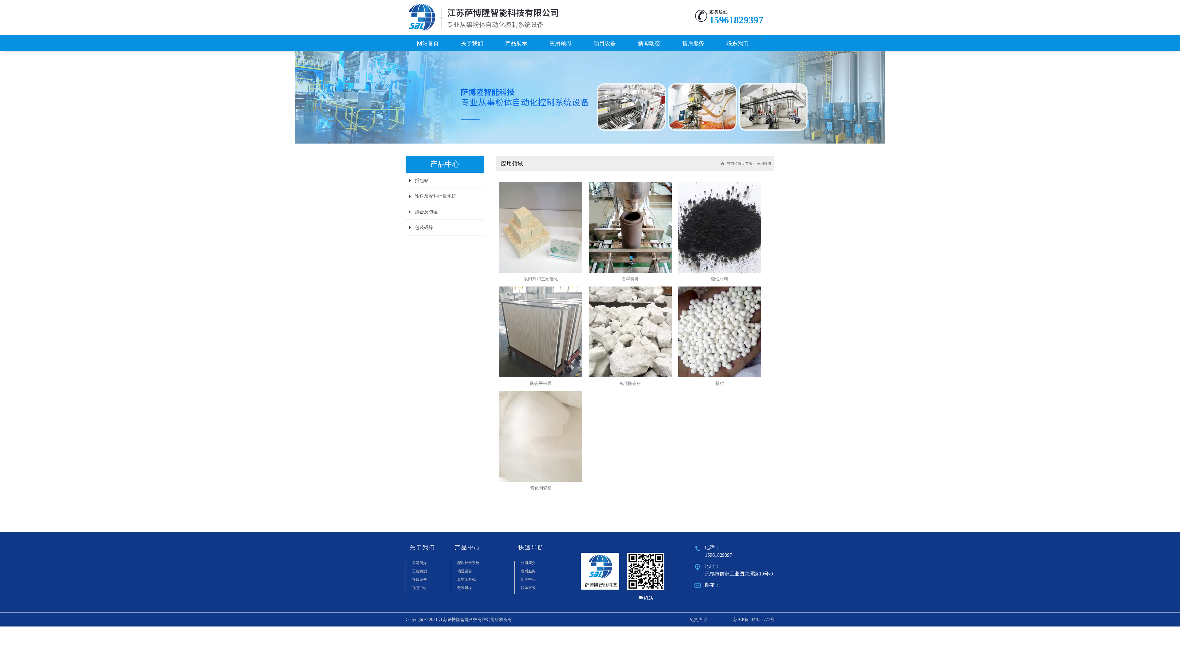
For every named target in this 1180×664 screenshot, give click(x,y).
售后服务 (693, 43)
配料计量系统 (468, 563)
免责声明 (698, 619)
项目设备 (605, 43)
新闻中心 (528, 579)
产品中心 (468, 547)
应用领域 (560, 43)
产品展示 (516, 43)
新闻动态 (649, 43)
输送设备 (464, 571)
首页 (749, 163)
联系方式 (528, 588)
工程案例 (419, 571)
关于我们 (472, 43)
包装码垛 (424, 227)
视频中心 (419, 588)
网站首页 (428, 43)
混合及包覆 (426, 211)
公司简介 (419, 563)
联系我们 (737, 43)
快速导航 (531, 547)
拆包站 (422, 180)
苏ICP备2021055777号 (753, 619)
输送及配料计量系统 (435, 196)
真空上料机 (466, 579)
